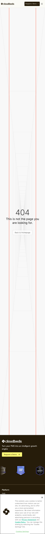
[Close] (42, 497)
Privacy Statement (29, 520)
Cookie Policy (20, 522)
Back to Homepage (22, 233)
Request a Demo (31, 4)
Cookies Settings (22, 531)
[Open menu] (42, 4)
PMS (3, 493)
